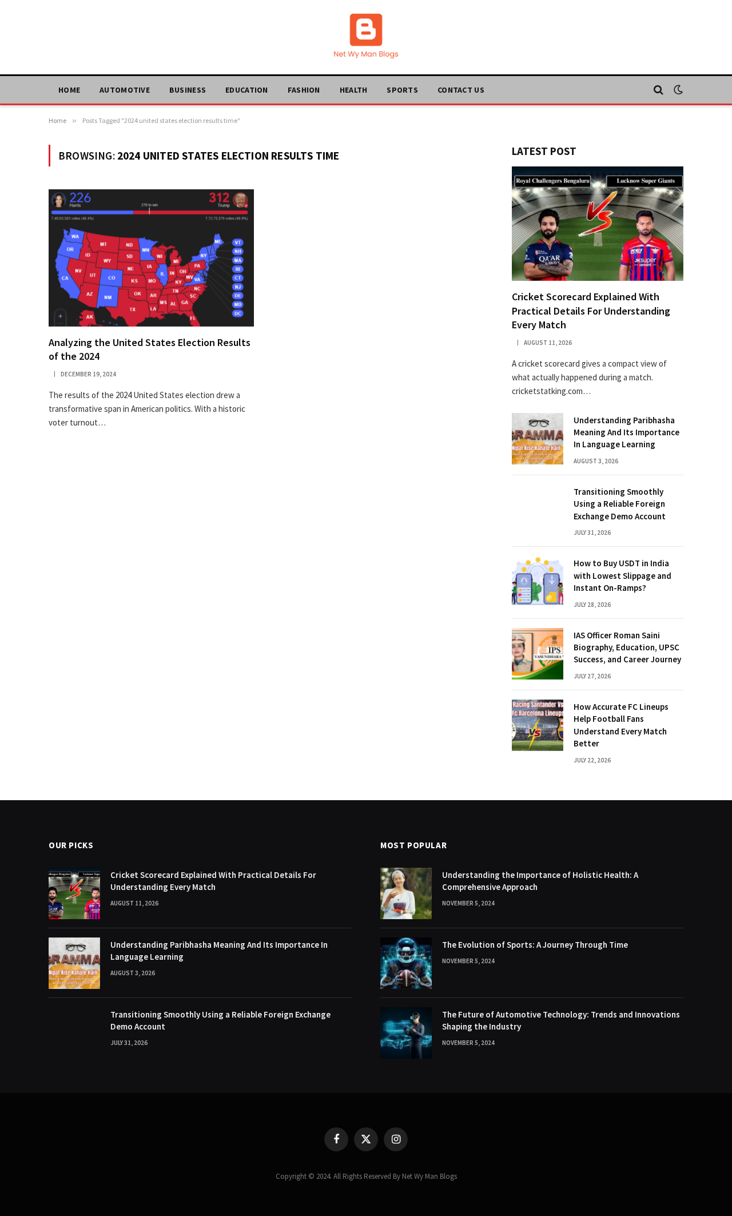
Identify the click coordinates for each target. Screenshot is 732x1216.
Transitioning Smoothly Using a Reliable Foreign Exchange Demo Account (620, 504)
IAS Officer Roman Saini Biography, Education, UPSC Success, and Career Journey (627, 647)
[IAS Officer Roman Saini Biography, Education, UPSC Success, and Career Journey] (537, 653)
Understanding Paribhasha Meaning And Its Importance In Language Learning (626, 432)
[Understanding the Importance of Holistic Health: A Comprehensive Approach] (406, 893)
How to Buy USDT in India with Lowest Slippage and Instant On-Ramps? (622, 575)
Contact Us (460, 90)
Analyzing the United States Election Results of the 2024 (149, 349)
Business (187, 90)
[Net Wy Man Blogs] (366, 37)
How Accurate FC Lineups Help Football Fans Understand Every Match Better (621, 725)
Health (354, 90)
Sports (402, 90)
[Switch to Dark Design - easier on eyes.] (677, 90)
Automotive (125, 90)
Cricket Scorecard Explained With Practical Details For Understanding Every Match (591, 310)
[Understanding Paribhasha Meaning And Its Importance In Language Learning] (537, 438)
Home (69, 90)
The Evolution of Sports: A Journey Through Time (535, 944)
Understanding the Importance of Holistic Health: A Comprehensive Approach (540, 880)
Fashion (304, 90)
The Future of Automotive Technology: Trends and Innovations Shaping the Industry (561, 1020)
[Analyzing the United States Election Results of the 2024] (151, 257)
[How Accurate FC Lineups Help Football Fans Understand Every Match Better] (537, 725)
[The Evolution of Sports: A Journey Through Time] (406, 963)
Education (246, 90)
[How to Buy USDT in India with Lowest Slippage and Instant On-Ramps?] (537, 581)
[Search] (658, 90)
